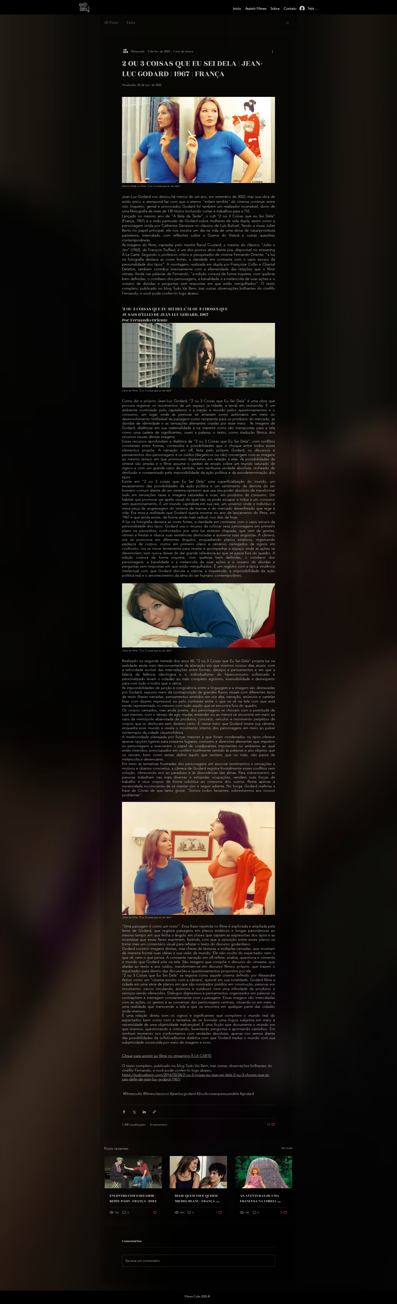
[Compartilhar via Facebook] (124, 1112)
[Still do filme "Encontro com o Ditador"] (133, 1172)
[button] (287, 22)
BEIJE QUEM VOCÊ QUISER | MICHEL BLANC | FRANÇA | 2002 (197, 1198)
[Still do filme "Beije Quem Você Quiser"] (198, 1172)
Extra (131, 22)
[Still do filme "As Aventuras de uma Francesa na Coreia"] (263, 1172)
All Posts (111, 22)
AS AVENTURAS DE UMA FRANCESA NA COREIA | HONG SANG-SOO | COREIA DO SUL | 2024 (263, 1198)
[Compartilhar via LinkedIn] (144, 1112)
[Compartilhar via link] (154, 1112)
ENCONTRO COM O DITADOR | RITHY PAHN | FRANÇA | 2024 (133, 1198)
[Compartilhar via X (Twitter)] (134, 1112)
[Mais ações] (272, 51)
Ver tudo (287, 1148)
